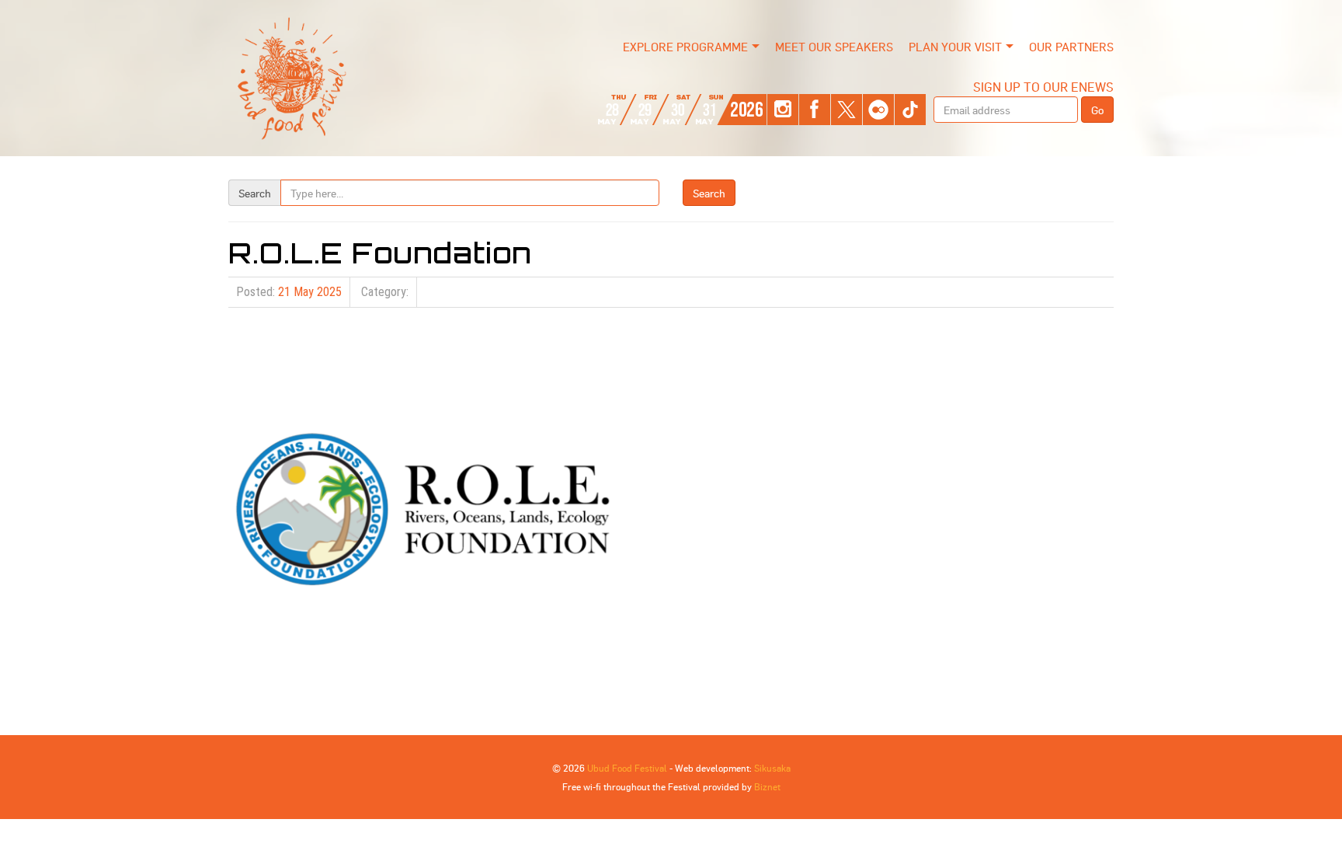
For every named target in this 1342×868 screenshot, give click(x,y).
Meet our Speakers (834, 46)
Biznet (767, 786)
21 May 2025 (310, 291)
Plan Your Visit (955, 46)
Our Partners (1071, 46)
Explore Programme (685, 46)
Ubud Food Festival (627, 768)
